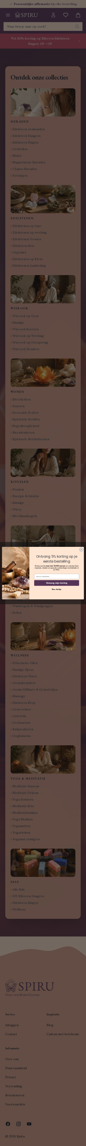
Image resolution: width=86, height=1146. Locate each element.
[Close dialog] (81, 549)
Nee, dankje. (57, 589)
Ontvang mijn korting (56, 583)
